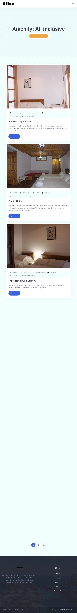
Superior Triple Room (20, 519)
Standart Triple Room (19, 121)
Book (15, 136)
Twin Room (14, 440)
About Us (58, 578)
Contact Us (58, 591)
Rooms (57, 582)
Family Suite (15, 201)
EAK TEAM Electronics (68, 610)
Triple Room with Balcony (22, 280)
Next (43, 545)
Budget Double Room (20, 360)
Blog (57, 586)
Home (34, 36)
